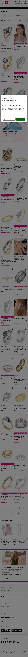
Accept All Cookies (20, 119)
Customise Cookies (13, 115)
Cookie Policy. (18, 103)
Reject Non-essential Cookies (9, 119)
